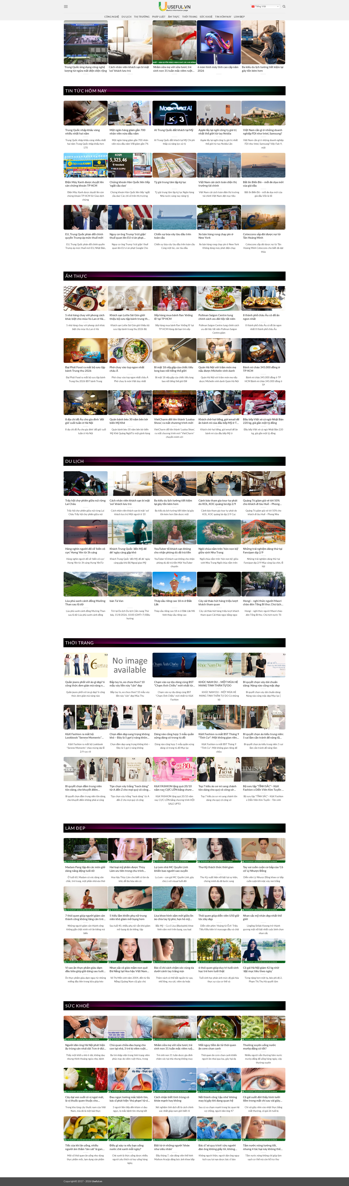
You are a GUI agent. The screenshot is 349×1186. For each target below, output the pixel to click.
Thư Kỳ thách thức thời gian (216, 867)
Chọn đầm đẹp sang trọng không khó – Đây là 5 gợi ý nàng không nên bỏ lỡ (130, 736)
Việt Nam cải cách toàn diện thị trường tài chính (217, 183)
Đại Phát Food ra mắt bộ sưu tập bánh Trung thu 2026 (85, 369)
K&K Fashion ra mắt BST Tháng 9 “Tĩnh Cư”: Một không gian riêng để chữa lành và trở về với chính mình (218, 736)
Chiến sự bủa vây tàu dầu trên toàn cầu (172, 236)
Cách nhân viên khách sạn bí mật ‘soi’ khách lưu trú (129, 68)
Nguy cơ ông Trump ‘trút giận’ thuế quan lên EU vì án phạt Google (128, 236)
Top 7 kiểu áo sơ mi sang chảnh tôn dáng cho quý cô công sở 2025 (217, 788)
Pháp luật (158, 16)
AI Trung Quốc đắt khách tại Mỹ (173, 130)
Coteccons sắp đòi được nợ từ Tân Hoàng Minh (262, 236)
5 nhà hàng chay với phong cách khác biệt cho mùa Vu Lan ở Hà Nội (85, 317)
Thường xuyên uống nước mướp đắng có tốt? (259, 1046)
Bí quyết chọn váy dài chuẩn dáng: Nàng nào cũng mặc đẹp (261, 683)
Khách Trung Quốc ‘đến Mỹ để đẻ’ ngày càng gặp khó (128, 550)
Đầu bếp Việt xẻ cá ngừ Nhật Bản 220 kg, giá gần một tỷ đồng (263, 421)
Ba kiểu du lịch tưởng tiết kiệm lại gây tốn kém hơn (262, 68)
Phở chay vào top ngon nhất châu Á (127, 369)
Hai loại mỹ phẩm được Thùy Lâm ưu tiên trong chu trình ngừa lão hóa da (127, 869)
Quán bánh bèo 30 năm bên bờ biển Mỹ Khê (129, 421)
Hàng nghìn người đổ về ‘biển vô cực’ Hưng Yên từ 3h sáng (85, 550)
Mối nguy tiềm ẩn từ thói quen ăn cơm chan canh (217, 1046)
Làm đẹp (239, 16)
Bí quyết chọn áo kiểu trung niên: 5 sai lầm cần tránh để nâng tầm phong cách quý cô (263, 736)
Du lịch (126, 16)
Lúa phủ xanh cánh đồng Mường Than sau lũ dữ (85, 602)
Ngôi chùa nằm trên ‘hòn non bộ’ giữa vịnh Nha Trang (218, 550)
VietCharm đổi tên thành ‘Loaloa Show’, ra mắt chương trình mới (174, 421)
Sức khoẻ (206, 16)
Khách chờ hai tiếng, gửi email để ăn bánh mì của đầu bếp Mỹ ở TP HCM (218, 421)
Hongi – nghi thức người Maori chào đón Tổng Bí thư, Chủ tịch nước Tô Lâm (262, 602)
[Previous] (65, 47)
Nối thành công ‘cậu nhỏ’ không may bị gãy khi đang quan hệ (217, 1098)
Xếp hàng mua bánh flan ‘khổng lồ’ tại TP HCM (173, 316)
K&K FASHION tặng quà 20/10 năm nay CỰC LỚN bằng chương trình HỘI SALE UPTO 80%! (174, 788)
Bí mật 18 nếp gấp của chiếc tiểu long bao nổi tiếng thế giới (173, 369)
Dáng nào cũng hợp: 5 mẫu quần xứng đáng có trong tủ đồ (174, 735)
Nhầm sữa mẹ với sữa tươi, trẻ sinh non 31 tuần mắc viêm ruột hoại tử (172, 69)
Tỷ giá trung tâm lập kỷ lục (170, 182)
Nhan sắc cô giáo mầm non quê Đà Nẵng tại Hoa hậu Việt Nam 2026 (129, 969)
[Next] (283, 47)
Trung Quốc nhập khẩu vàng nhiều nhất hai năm (82, 131)
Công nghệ (111, 16)
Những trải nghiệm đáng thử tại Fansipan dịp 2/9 (262, 550)
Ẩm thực (174, 16)
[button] (66, 6)
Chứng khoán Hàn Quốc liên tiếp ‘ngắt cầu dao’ (130, 183)
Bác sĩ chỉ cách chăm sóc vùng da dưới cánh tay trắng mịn (174, 969)
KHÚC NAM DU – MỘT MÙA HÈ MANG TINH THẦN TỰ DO (218, 683)
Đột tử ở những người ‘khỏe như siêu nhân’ (172, 1147)
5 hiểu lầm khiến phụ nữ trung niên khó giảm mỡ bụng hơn (128, 917)
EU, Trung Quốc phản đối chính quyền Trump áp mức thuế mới (84, 236)
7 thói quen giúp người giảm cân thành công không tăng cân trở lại (85, 917)
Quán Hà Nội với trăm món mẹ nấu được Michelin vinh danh (217, 369)
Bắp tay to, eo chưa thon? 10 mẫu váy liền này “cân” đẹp (127, 683)
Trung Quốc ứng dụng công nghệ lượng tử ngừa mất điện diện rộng (86, 68)
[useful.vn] (174, 6)
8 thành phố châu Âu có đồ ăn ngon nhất (261, 316)
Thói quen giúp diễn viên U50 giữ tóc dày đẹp (218, 917)
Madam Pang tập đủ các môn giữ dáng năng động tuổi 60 (85, 868)
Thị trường (142, 16)
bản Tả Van (116, 600)
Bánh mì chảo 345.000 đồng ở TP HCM (261, 369)
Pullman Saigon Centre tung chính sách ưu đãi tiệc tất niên (216, 316)
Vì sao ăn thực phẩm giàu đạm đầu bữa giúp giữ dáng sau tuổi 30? (84, 969)
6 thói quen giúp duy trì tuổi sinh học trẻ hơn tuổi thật (218, 969)
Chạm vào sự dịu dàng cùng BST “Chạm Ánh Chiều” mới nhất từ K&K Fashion (174, 684)
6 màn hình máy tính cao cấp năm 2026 (218, 68)
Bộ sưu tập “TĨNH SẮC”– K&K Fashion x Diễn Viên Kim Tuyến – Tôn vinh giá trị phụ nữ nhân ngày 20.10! (263, 788)
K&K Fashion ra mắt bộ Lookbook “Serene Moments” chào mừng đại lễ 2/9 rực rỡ (83, 736)
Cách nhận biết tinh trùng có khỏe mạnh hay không (171, 1098)
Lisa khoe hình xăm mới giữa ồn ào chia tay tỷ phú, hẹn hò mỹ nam (173, 917)
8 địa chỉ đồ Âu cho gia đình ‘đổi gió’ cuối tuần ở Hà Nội (84, 421)
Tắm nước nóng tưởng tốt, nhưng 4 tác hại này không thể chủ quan (261, 1147)
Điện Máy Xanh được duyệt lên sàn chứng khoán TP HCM (84, 183)
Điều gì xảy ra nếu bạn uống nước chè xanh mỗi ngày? (127, 1147)
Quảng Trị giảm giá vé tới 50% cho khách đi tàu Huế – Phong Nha (261, 502)
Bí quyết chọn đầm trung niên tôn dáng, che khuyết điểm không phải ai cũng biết (83, 788)
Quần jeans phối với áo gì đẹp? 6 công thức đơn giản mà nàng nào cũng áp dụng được (85, 684)
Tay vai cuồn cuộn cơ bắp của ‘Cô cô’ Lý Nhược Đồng (263, 868)
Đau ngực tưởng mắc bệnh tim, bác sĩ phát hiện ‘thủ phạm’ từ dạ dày (129, 1099)
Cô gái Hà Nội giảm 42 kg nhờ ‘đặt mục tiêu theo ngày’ (261, 969)
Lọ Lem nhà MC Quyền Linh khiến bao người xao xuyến (171, 868)
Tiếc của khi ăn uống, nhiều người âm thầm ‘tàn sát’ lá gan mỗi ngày (84, 1147)
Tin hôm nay (223, 16)
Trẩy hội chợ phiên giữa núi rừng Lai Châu (85, 502)
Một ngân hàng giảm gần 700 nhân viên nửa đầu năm (127, 131)
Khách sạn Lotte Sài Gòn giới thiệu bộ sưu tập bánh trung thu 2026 (129, 317)
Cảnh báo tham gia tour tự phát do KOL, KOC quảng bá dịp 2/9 (217, 502)
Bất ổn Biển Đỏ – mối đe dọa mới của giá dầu (263, 183)
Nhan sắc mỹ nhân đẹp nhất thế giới (262, 917)
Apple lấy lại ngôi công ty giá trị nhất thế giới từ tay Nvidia (217, 131)
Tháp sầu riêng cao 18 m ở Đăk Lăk (173, 602)
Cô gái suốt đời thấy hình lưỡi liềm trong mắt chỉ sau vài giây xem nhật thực (261, 1099)
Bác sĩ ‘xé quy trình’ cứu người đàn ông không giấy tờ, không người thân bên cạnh (217, 1147)
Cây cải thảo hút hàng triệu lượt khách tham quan (218, 602)
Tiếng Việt (260, 6)
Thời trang (189, 16)
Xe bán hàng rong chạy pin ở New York (215, 236)
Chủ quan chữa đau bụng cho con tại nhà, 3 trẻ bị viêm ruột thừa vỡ (128, 1047)
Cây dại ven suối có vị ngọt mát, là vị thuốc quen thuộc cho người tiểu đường (84, 1099)
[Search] (284, 6)
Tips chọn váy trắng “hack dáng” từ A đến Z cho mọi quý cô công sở (129, 788)
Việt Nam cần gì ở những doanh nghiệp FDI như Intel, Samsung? (262, 131)
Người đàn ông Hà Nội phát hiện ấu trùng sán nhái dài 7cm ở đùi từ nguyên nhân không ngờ (85, 1047)
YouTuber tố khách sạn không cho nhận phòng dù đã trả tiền (172, 550)
